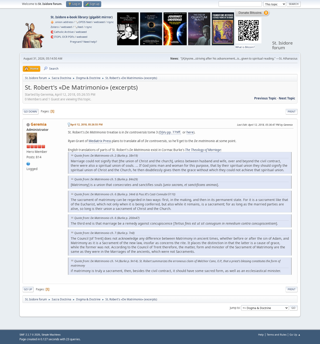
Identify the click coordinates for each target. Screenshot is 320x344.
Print (291, 111)
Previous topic (265, 98)
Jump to (235, 308)
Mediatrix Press (100, 141)
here (189, 132)
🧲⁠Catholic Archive (62, 32)
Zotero (55, 27)
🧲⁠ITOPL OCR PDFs (62, 36)
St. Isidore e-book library (69, 17)
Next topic (287, 98)
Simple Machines (51, 334)
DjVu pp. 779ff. (170, 132)
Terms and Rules (277, 334)
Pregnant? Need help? (83, 41)
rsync (110, 22)
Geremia (39, 124)
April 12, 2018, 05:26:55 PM (86, 124)
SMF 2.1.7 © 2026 (29, 334)
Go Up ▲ (295, 334)
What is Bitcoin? (245, 47)
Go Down (30, 111)
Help (261, 334)
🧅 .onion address (62, 22)
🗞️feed (78, 27)
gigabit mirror (101, 17)
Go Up (28, 289)
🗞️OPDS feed (83, 22)
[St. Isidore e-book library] (28, 163)
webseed (99, 22)
